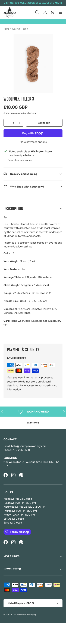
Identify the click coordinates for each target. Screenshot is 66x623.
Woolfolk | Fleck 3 (20, 29)
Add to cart (44, 122)
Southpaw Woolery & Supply (23, 614)
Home (6, 29)
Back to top (33, 422)
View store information (20, 160)
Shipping (8, 113)
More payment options (33, 142)
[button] (52, 12)
